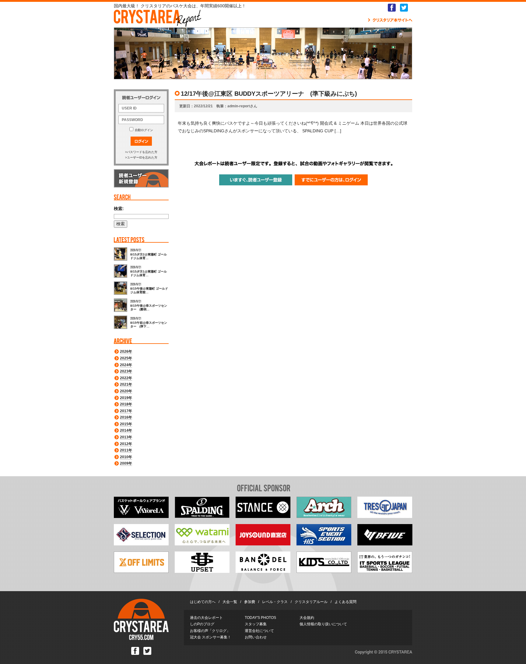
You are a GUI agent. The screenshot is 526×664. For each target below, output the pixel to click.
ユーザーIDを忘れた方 (142, 157)
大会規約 (307, 618)
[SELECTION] (141, 543)
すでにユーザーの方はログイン (331, 179)
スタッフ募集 (256, 624)
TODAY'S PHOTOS (260, 618)
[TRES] (384, 516)
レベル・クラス (275, 602)
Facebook (392, 8)
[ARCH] (323, 516)
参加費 (249, 602)
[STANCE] (263, 516)
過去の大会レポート (206, 618)
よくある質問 (345, 602)
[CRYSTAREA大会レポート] (157, 24)
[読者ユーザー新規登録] (141, 186)
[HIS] (323, 543)
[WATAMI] (202, 543)
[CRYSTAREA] (141, 639)
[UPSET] (202, 571)
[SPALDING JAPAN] (202, 516)
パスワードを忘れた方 (142, 152)
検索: (119, 208)
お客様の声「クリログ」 (210, 631)
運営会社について (259, 631)
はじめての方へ (203, 602)
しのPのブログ (202, 624)
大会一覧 (230, 602)
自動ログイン (144, 130)
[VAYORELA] (141, 516)
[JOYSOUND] (263, 543)
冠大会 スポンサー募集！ (210, 637)
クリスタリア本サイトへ (390, 20)
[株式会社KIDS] (323, 571)
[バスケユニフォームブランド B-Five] (384, 543)
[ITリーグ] (384, 571)
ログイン (141, 141)
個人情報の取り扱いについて (323, 624)
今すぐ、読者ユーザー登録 (255, 179)
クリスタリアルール (311, 602)
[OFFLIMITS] (141, 571)
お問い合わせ (256, 637)
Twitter (404, 8)
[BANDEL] (263, 571)
